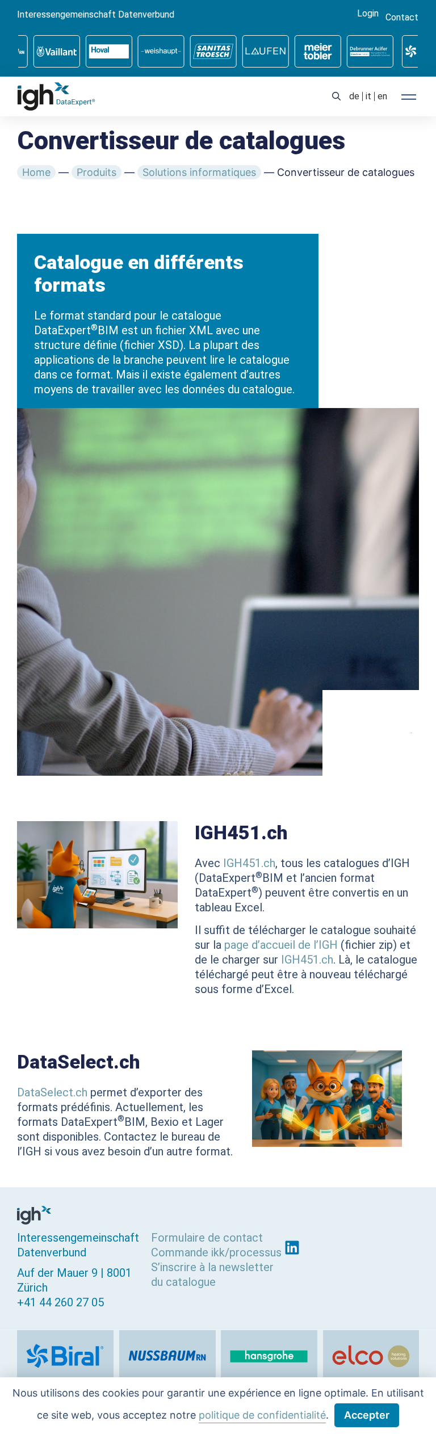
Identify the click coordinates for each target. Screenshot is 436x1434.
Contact (401, 17)
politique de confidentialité (262, 1415)
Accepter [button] (366, 1415)
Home (36, 172)
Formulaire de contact (207, 1237)
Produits (96, 172)
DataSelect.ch (52, 1092)
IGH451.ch (249, 863)
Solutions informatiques (199, 172)
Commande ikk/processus (216, 1252)
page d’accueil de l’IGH (281, 945)
